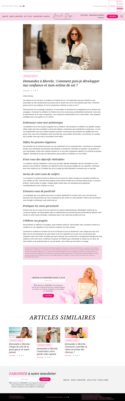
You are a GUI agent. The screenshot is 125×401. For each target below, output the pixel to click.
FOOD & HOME (103, 380)
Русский (120, 4)
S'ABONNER (112, 16)
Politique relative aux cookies (90, 398)
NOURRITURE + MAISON (41, 16)
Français (113, 6)
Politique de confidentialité (106, 398)
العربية (119, 11)
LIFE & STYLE (91, 380)
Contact (101, 17)
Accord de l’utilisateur (105, 397)
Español (120, 6)
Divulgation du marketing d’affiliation (92, 396)
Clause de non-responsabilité (90, 397)
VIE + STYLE (28, 16)
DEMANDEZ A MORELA (96, 15)
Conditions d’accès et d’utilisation (91, 394)
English (119, 1)
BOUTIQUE (84, 15)
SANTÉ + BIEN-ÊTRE (16, 16)
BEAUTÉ (5, 16)
